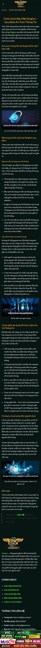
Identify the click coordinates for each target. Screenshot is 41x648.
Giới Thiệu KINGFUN (12, 586)
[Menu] (3, 4)
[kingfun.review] (20, 4)
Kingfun (13, 32)
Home (4, 10)
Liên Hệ (20, 514)
